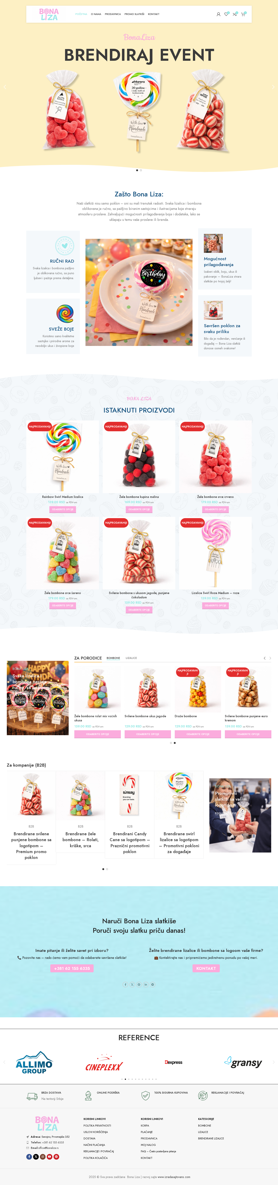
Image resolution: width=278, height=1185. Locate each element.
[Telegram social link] (152, 984)
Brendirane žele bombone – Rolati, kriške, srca (81, 840)
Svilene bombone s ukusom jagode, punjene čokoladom (139, 595)
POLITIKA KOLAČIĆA (96, 1158)
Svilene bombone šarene (141, 716)
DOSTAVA (89, 1138)
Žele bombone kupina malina (139, 497)
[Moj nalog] (218, 14)
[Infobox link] (53, 1096)
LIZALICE (203, 1132)
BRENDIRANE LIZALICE (211, 1138)
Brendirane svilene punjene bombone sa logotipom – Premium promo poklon (31, 845)
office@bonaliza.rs (44, 1148)
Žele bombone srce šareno (62, 593)
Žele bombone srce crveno (215, 497)
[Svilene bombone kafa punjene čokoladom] (97, 689)
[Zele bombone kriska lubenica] (248, 689)
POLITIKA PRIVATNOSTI (97, 1125)
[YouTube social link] (49, 1157)
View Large (51, 775)
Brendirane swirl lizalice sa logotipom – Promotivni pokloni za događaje (179, 843)
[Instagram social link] (43, 1157)
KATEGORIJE (206, 1119)
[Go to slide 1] (137, 170)
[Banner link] (38, 698)
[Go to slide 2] (141, 170)
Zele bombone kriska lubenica (245, 716)
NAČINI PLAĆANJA (94, 1145)
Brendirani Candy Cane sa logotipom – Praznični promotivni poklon (130, 843)
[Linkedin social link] (146, 984)
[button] (4, 87)
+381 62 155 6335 (47, 1142)
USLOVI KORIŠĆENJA (96, 1132)
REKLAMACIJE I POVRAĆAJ (99, 1151)
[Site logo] (49, 14)
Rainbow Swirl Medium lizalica (62, 497)
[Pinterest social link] (139, 984)
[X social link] (132, 984)
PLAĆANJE (147, 1132)
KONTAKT (146, 1158)
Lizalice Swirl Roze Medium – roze (215, 593)
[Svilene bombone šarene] (147, 689)
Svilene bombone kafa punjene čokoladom (95, 718)
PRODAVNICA (149, 1138)
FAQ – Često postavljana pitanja (158, 1151)
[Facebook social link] (125, 984)
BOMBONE (204, 1125)
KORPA (145, 1125)
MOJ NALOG (148, 1145)
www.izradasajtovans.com (174, 1177)
